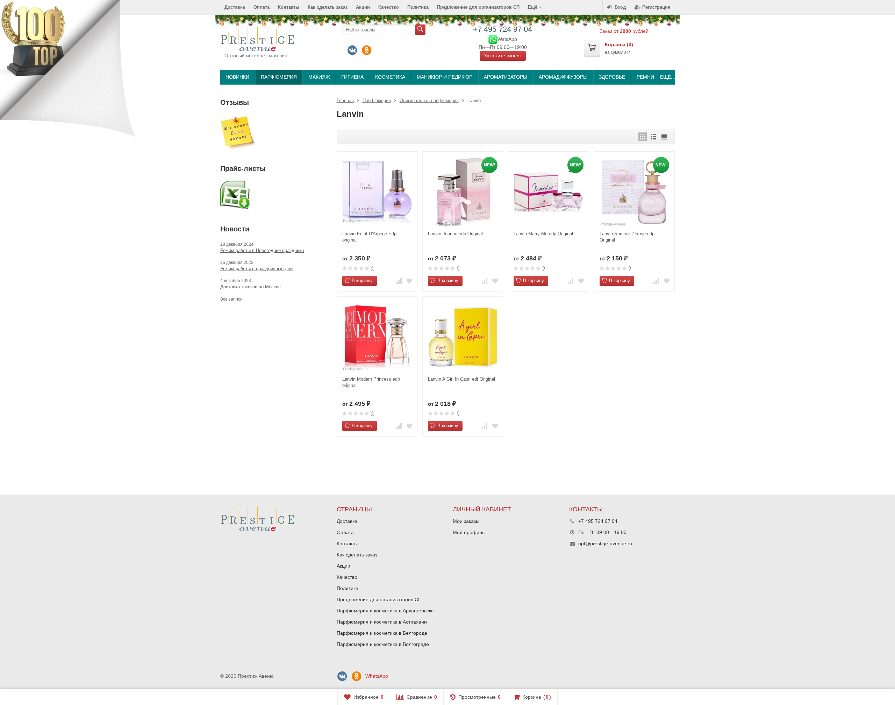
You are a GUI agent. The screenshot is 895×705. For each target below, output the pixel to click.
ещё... (667, 77)
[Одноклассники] (366, 50)
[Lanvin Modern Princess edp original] (377, 337)
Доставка (234, 7)
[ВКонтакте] (352, 50)
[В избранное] (409, 281)
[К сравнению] (399, 281)
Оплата (261, 7)
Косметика (390, 77)
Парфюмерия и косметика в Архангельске (385, 610)
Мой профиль (469, 532)
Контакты (288, 7)
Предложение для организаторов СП (478, 7)
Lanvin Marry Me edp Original (543, 233)
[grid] (642, 136)
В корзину (362, 280)
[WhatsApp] (492, 39)
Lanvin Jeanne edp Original (455, 233)
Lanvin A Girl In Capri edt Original (461, 379)
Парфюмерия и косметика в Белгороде (382, 633)
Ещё (533, 7)
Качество (388, 7)
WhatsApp (376, 676)
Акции (363, 7)
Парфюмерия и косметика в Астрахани (382, 622)
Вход (620, 7)
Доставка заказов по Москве (250, 286)
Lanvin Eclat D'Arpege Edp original (369, 237)
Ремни (645, 77)
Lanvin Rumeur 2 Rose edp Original (627, 237)
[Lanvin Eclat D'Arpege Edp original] (377, 191)
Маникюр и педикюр (444, 77)
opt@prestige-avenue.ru (605, 543)
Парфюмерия (279, 77)
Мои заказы (466, 521)
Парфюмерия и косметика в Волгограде (383, 644)
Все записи (231, 299)
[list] (653, 136)
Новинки (237, 77)
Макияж (319, 77)
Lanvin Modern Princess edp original (371, 382)
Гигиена (352, 77)
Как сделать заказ (328, 7)
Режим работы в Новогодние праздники (262, 250)
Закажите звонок (503, 55)
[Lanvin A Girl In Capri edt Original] (462, 337)
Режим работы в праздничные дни (256, 268)
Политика (418, 7)
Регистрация (656, 7)
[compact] (664, 136)
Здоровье (612, 77)
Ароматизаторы (505, 77)
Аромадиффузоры (563, 77)
